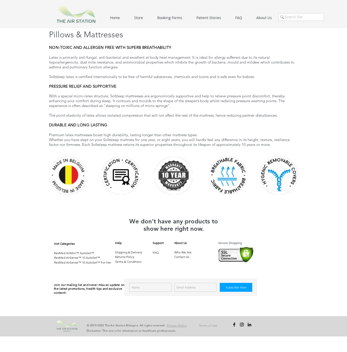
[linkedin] (249, 324)
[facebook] (234, 324)
